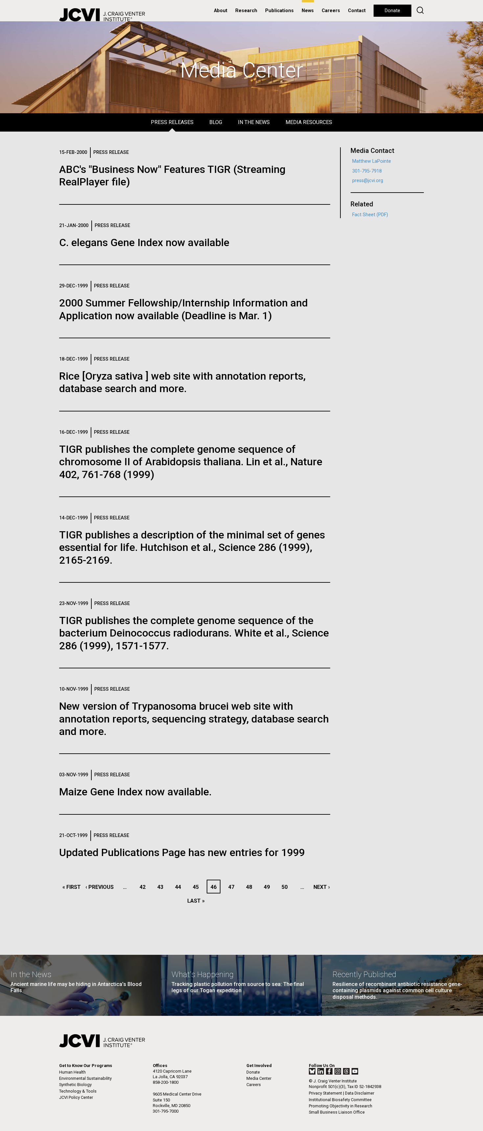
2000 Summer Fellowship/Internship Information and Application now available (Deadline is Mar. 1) (183, 309)
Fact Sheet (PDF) (370, 215)
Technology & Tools (78, 1091)
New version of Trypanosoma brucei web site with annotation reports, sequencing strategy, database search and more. (194, 719)
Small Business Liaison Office (337, 1112)
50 (286, 887)
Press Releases (172, 122)
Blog (215, 122)
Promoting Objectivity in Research (340, 1105)
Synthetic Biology (75, 1084)
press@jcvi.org (367, 180)
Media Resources (309, 122)
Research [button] (246, 10)
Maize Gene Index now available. (135, 791)
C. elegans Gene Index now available (144, 242)
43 (162, 887)
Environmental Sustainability (85, 1078)
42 (144, 887)
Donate (392, 10)
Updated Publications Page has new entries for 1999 (182, 852)
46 (215, 887)
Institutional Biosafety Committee (340, 1099)
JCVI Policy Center (76, 1097)
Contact (357, 10)
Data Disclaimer (359, 1093)
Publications (279, 10)
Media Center (258, 1078)
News (308, 10)
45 (197, 887)
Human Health (72, 1072)
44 (180, 887)
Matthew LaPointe (371, 161)
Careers (331, 10)
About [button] (220, 10)
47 (233, 887)
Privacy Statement (325, 1093)
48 (251, 887)
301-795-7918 (367, 171)
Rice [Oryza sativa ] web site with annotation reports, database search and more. (182, 382)
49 (268, 887)
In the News (254, 122)
